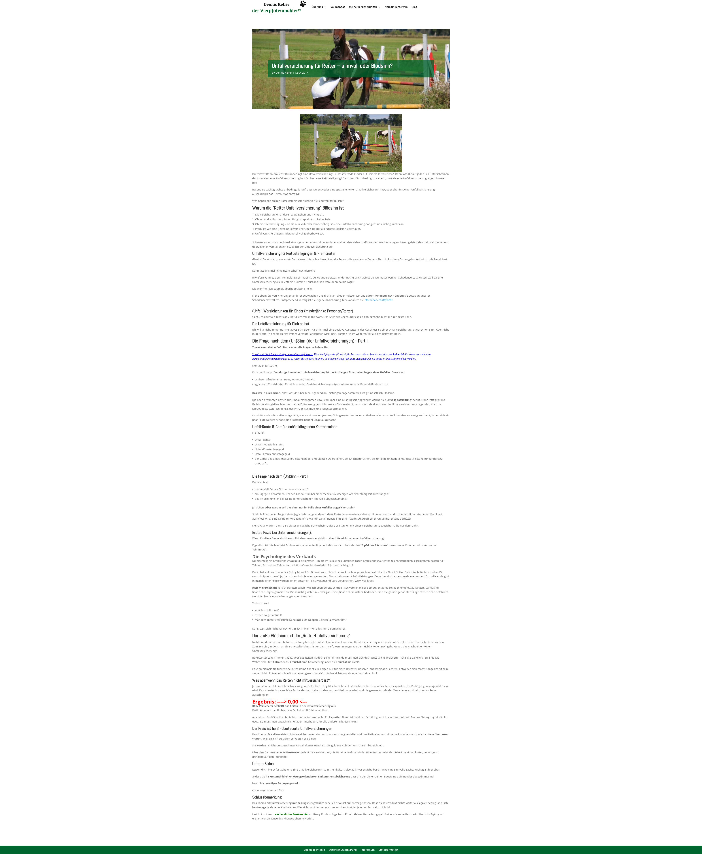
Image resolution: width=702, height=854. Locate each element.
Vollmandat (338, 7)
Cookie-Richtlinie (314, 850)
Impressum (368, 850)
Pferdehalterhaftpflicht (378, 300)
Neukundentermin (396, 7)
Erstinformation (389, 850)
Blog (414, 7)
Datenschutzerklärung (343, 850)
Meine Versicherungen (363, 7)
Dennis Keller (283, 72)
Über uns (317, 7)
